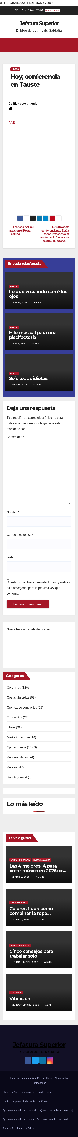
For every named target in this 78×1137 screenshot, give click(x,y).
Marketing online (18, 737)
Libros (15, 69)
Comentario (15, 436)
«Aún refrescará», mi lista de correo (31, 1092)
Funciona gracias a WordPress (27, 1078)
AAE (12, 122)
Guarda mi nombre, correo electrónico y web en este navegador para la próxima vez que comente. (38, 588)
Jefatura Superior (39, 23)
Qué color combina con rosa (18, 1119)
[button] (38, 45)
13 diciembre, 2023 (25, 962)
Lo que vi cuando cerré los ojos (38, 294)
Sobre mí (8, 1128)
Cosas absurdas (18, 697)
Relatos (12, 767)
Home (6, 1092)
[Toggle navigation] (72, 45)
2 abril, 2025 (21, 877)
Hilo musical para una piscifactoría (33, 335)
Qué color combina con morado (20, 1110)
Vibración (19, 998)
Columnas (14, 687)
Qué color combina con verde (53, 1119)
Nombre (13, 512)
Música (30, 1128)
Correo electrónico (20, 534)
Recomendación (18, 757)
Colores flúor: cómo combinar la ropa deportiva (31, 913)
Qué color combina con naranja (57, 1110)
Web (10, 557)
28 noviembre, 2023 (26, 1005)
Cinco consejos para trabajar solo (31, 954)
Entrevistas (14, 717)
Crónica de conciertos (22, 707)
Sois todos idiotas (28, 378)
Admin (37, 302)
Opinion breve (16, 747)
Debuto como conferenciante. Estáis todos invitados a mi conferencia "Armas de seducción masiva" (54, 233)
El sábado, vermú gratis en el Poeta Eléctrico (21, 230)
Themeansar (38, 1083)
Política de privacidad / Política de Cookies (26, 1101)
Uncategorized (17, 777)
